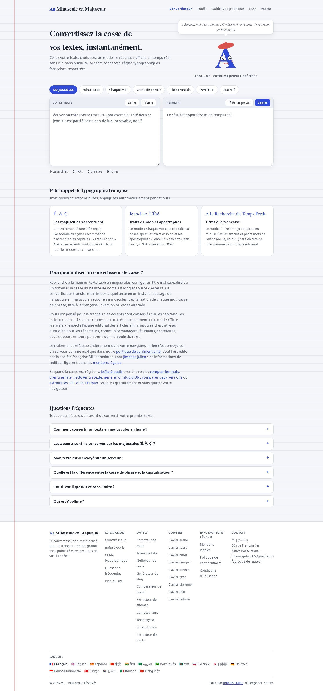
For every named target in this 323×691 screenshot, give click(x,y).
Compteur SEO (147, 612)
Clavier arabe (178, 540)
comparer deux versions (162, 377)
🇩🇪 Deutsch (239, 664)
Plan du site (114, 581)
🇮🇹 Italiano (128, 671)
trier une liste (60, 377)
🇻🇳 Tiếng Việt (150, 671)
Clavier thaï (176, 592)
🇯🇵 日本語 (220, 664)
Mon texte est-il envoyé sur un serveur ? (88, 458)
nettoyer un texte (87, 377)
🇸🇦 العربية (145, 664)
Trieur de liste (147, 553)
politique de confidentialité (138, 351)
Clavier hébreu (179, 599)
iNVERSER (207, 89)
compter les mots (164, 371)
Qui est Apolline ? (69, 501)
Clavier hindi (177, 555)
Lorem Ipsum (147, 627)
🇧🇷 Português (165, 664)
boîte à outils (112, 371)
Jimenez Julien (134, 356)
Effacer (148, 103)
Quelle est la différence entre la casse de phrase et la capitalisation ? (113, 472)
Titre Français (180, 89)
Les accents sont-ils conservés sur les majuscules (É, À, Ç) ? (104, 443)
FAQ (252, 8)
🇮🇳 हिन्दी (130, 664)
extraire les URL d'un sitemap (73, 383)
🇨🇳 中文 (115, 664)
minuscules (91, 89)
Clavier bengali (179, 562)
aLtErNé (229, 89)
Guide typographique (228, 8)
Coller (132, 103)
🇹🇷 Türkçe (91, 671)
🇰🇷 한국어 (110, 671)
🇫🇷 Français (58, 664)
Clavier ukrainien (181, 584)
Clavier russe (177, 547)
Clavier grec (177, 577)
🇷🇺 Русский (201, 664)
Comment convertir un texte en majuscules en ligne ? (100, 429)
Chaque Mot (118, 89)
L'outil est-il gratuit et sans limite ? (84, 486)
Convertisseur (180, 8)
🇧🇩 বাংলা (184, 664)
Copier (262, 103)
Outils (201, 8)
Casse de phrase (149, 89)
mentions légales (107, 362)
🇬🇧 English (79, 664)
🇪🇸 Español (98, 664)
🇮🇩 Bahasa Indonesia (65, 671)
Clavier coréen (179, 570)
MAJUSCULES (63, 89)
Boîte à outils (115, 547)
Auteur (266, 8)
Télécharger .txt (239, 103)
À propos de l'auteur (247, 561)
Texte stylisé (146, 620)
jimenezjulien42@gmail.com (253, 556)
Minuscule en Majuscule (77, 8)
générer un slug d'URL (122, 377)
